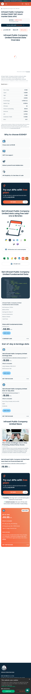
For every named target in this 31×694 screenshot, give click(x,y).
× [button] (29, 679)
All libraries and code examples (16, 249)
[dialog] (15, 686)
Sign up (27, 4)
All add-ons (16, 264)
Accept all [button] (8, 691)
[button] (15, 686)
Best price (24, 30)
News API (15, 30)
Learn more (24, 1)
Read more (9, 685)
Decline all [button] (22, 691)
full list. (4, 539)
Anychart (28, 71)
